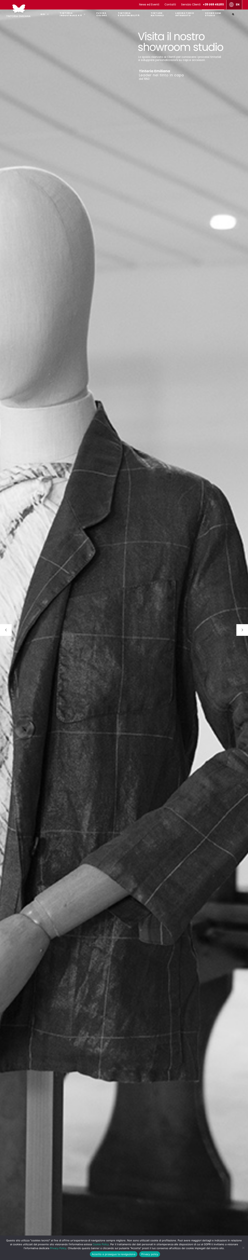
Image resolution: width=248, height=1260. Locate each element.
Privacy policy (149, 1254)
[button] (233, 14)
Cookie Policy (101, 1244)
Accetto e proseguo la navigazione (113, 1254)
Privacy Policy (58, 1248)
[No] (243, 1248)
